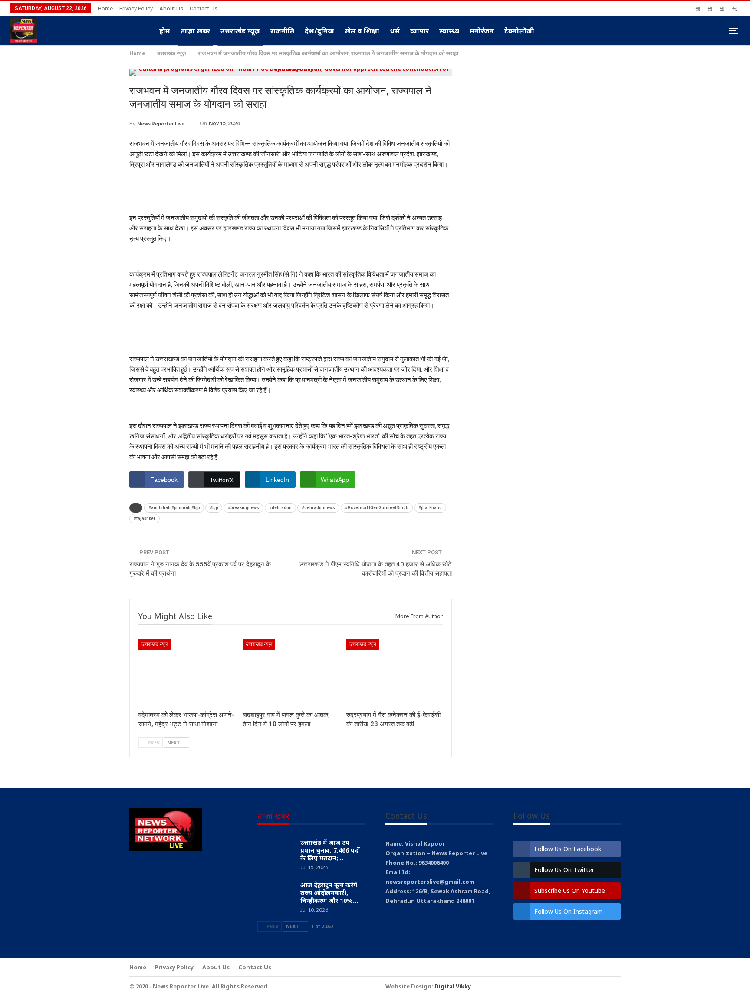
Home (105, 8)
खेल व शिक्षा (362, 31)
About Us (171, 8)
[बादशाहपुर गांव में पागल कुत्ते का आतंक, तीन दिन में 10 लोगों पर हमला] (291, 672)
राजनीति (282, 31)
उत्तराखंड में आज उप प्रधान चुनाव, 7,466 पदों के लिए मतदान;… (330, 850)
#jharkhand (430, 507)
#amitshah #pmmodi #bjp (174, 507)
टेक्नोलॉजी (519, 31)
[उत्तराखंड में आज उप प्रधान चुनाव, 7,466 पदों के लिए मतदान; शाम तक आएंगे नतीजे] (276, 852)
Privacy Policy (136, 8)
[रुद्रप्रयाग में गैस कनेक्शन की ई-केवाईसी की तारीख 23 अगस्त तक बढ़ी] (394, 672)
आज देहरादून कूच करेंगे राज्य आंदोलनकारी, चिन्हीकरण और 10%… (329, 893)
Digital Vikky (452, 986)
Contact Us (203, 8)
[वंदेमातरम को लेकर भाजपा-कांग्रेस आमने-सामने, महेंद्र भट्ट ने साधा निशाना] (186, 672)
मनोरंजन (482, 31)
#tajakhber (144, 518)
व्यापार (419, 31)
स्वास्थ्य (449, 31)
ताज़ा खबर (195, 31)
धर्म (395, 31)
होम (164, 31)
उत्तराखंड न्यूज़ (240, 31)
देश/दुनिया (319, 31)
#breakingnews (243, 507)
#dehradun (280, 507)
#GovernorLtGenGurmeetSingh (376, 507)
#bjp (214, 507)
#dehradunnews (318, 507)
